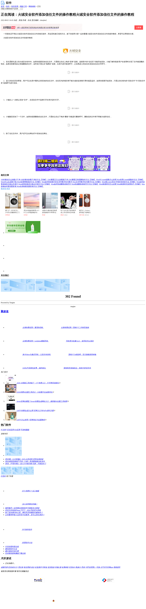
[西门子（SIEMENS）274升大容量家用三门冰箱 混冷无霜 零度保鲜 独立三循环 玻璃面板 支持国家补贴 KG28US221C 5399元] (12, 199)
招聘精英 (91, 576)
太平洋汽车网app (106, 567)
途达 (32, 567)
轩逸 (98, 567)
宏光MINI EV (13, 567)
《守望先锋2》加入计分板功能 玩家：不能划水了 (27, 464)
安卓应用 (10, 430)
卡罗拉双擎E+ (90, 567)
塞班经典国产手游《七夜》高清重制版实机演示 (27, 461)
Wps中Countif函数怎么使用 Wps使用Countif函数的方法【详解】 (120, 179)
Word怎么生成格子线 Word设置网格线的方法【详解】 (21, 182)
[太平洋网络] (38, 582)
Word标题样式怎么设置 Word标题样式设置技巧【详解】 (120, 184)
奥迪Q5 (78, 567)
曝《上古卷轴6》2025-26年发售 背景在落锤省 (26, 459)
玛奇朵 (44, 567)
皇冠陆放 (51, 567)
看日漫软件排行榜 (12, 551)
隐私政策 (48, 576)
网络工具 (23, 6)
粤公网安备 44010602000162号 (63, 601)
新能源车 (117, 567)
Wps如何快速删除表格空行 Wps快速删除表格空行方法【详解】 (75, 184)
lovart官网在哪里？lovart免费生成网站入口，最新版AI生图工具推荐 (42, 401)
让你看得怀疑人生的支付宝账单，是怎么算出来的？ (24, 515)
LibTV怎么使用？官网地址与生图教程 (31, 420)
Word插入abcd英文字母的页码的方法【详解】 (119, 182)
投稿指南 (67, 576)
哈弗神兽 (65, 567)
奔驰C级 (58, 567)
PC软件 (4, 430)
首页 (2, 6)
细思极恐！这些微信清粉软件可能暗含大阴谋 (22, 508)
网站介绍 (42, 576)
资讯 (7, 459)
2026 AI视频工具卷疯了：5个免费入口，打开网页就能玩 (38, 383)
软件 (8, 6)
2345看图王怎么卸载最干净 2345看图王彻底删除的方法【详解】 (71, 179)
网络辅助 (32, 6)
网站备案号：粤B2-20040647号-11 (61, 593)
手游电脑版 (25, 430)
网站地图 (97, 576)
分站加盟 (85, 576)
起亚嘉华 (38, 567)
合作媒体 (60, 576)
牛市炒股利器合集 (12, 546)
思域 (83, 567)
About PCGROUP (34, 576)
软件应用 (14, 6)
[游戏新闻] (13, 445)
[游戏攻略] (13, 455)
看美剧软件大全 (11, 549)
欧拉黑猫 (27, 567)
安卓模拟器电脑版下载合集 (15, 553)
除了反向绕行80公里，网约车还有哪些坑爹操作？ (24, 512)
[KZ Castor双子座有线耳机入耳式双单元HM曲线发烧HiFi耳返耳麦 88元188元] (67, 199)
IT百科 (3, 476)
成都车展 (4, 567)
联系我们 (79, 576)
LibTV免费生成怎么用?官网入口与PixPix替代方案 (35, 410)
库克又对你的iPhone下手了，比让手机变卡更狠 (23, 510)
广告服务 (54, 576)
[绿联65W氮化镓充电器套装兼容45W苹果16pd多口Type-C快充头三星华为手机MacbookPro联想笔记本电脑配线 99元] (49, 199)
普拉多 (20, 567)
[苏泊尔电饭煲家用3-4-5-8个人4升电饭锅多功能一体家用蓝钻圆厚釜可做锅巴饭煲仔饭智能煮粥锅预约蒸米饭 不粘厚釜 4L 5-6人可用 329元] (30, 199)
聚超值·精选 (5, 189)
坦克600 (72, 567)
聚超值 (5, 311)
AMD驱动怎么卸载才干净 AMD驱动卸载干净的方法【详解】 (24, 179)
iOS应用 (17, 430)
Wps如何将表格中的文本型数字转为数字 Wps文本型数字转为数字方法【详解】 (71, 182)
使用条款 (73, 576)
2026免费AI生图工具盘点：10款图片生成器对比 (35, 392)
